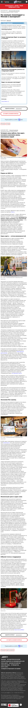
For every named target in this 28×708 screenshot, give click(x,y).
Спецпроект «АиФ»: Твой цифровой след (14, 6)
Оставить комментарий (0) (10, 113)
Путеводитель (15, 665)
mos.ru (13, 212)
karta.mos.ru (6, 442)
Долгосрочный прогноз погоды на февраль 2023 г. (13, 60)
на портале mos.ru (17, 373)
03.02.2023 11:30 (4, 10)
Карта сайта (4, 666)
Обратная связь (5, 665)
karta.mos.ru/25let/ (19, 629)
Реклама (3, 659)
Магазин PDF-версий (14, 663)
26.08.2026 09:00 (4, 130)
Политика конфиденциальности (9, 701)
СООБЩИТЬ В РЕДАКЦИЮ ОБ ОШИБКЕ (11, 668)
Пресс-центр (4, 663)
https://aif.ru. (19, 698)
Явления (9, 20)
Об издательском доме (13, 659)
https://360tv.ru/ (5, 101)
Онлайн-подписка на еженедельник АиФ (12, 661)
